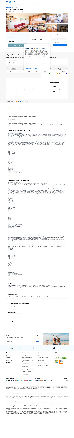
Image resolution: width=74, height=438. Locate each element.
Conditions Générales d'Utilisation (27, 358)
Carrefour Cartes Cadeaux (42, 363)
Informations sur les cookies (26, 371)
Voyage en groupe (9, 358)
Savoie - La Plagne (25, 4)
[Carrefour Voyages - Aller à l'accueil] (10, 2)
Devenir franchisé (9, 355)
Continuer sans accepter (42, 45)
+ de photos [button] (62, 28)
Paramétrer (28, 68)
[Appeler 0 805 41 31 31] (61, 358)
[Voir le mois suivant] (66, 68)
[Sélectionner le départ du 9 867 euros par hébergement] (54, 80)
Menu (19, 1)
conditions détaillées (45, 398)
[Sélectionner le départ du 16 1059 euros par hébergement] (54, 86)
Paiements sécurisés (25, 363)
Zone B (23, 101)
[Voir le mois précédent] (7, 68)
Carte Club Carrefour (25, 364)
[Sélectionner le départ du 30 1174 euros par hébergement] (54, 96)
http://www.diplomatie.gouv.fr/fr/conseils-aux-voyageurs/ (45, 324)
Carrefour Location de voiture (43, 357)
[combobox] (17, 62)
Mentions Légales (25, 366)
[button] (26, 22)
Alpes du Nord (18, 4)
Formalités (35, 108)
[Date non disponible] (45, 75)
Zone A (18, 101)
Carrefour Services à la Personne (43, 365)
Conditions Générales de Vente (27, 357)
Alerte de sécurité (25, 368)
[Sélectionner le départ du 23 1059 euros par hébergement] (54, 91)
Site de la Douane (25, 355)
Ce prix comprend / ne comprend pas (23, 108)
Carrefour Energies (41, 360)
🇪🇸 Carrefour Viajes (9, 363)
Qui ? (46, 60)
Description (10, 107)
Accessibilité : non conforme (26, 372)
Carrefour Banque (41, 358)
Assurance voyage (9, 360)
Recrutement (8, 357)
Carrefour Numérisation (42, 366)
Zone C (27, 101)
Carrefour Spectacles (41, 355)
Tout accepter (36, 68)
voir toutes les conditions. (17, 383)
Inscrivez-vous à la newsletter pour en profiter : (14, 339)
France (13, 4)
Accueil (9, 4)
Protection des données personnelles (28, 369)
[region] (37, 57)
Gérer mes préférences (25, 374)
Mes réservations (57, 355)
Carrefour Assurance (41, 362)
